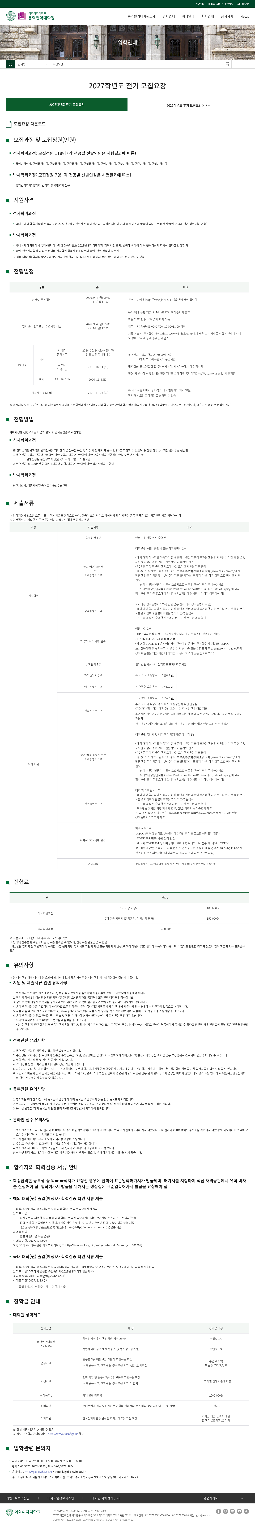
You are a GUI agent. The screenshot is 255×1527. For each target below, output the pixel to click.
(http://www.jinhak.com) (159, 299)
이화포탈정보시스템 (60, 1498)
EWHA (229, 3)
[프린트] (227, 64)
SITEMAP (243, 3)
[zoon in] (236, 64)
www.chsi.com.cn (222, 571)
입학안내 (23, 64)
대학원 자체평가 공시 (106, 1498)
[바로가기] (30, 16)
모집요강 (58, 64)
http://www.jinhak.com (177, 333)
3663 (42, 1466)
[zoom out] (244, 64)
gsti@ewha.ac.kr (53, 1276)
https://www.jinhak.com (66, 1011)
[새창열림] (218, 1511)
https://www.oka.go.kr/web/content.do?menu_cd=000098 (103, 1245)
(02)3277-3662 (28, 1466)
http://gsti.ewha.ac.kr (38, 1471)
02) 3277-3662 (152, 1515)
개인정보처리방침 (18, 1498)
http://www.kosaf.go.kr (63, 1434)
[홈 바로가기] (10, 64)
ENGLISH (214, 3)
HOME (200, 3)
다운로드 (166, 675)
